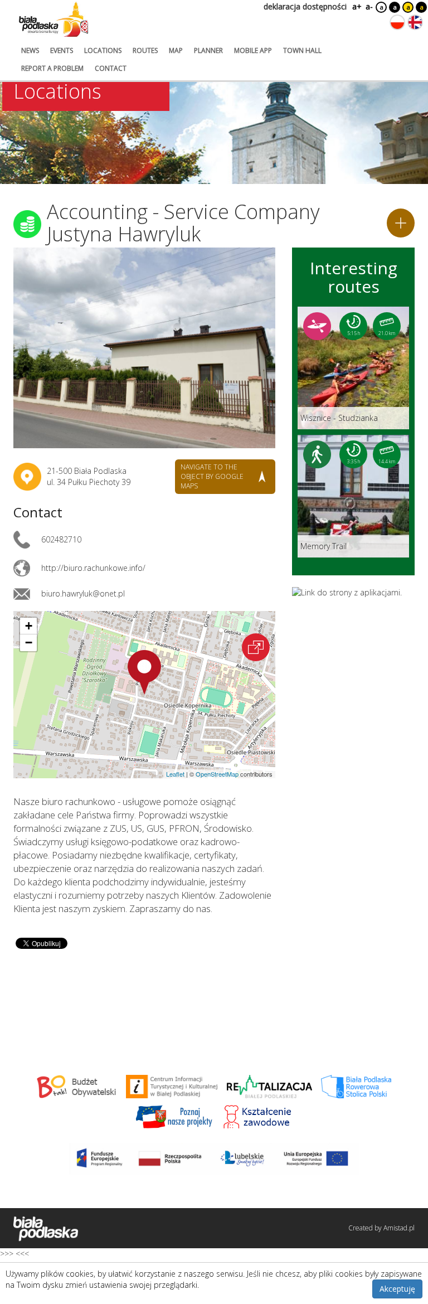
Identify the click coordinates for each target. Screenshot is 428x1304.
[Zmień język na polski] (397, 22)
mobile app (253, 50)
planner (208, 50)
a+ (356, 6)
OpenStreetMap (217, 773)
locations (102, 50)
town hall (302, 50)
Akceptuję (397, 1288)
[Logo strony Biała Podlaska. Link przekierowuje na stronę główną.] (53, 19)
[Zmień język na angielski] (415, 22)
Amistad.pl (399, 1228)
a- (369, 6)
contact (111, 68)
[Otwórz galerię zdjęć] (144, 348)
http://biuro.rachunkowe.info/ (93, 568)
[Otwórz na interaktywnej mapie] (256, 647)
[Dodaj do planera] (401, 223)
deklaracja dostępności (305, 6)
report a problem (52, 68)
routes (145, 50)
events (61, 50)
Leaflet (175, 773)
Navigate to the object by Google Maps (212, 476)
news (30, 50)
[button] (144, 672)
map (176, 50)
